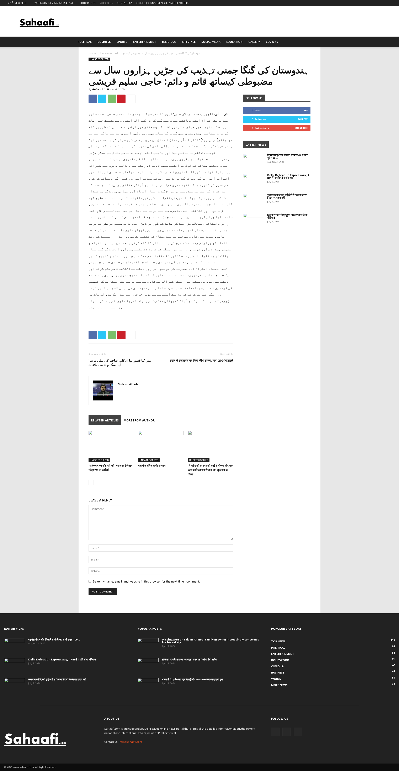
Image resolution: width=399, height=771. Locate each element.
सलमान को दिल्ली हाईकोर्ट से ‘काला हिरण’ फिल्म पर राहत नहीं (287, 196)
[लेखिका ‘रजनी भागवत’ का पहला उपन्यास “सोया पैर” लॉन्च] (148, 665)
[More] (131, 99)
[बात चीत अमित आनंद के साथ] (160, 446)
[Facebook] (378, 3)
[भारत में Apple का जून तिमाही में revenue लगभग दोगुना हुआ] (148, 685)
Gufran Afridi (100, 89)
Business (104, 42)
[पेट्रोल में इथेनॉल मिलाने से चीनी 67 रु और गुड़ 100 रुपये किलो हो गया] (253, 161)
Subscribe (301, 127)
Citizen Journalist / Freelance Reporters (162, 3)
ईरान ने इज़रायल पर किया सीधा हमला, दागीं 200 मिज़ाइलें (201, 360)
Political (85, 42)
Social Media (210, 42)
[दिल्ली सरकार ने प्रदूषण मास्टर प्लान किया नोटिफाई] (253, 221)
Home (92, 53)
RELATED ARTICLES (105, 420)
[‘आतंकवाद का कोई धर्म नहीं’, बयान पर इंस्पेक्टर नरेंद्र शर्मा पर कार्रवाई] (111, 446)
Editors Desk (88, 3)
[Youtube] (392, 3)
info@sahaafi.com (130, 742)
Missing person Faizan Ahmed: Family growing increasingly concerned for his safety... (210, 641)
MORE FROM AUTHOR (139, 420)
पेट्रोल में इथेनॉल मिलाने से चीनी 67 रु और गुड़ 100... (287, 156)
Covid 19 (272, 42)
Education (234, 42)
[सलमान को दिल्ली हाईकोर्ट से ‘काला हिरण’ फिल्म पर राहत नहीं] (253, 201)
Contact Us (124, 3)
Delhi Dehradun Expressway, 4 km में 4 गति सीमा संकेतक (288, 176)
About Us (106, 3)
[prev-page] (91, 482)
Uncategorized (109, 53)
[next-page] (97, 482)
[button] (319, 42)
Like (305, 110)
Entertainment (144, 42)
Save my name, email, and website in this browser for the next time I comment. (146, 581)
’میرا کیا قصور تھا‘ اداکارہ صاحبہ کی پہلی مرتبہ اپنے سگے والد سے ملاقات (120, 362)
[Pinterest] (121, 99)
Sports (122, 42)
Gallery (254, 42)
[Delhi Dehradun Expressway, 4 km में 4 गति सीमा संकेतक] (253, 181)
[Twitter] (385, 3)
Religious (169, 42)
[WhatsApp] (112, 99)
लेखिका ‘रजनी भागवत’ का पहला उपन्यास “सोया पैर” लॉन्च (189, 659)
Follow (303, 119)
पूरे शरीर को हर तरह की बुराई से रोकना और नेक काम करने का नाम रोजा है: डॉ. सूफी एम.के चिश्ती (210, 470)
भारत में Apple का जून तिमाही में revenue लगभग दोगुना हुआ (192, 679)
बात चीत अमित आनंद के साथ (152, 465)
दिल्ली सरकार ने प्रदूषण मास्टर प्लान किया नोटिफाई (287, 216)
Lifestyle (189, 42)
